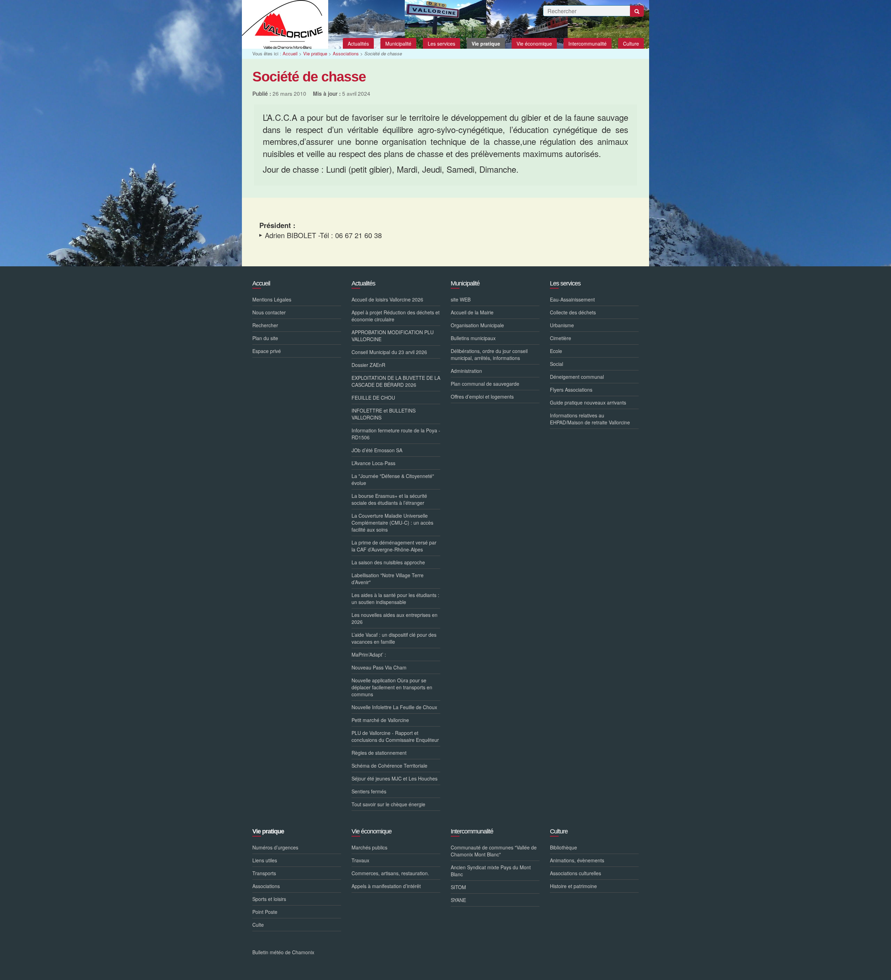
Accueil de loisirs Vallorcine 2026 (387, 299)
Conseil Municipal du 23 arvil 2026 (389, 351)
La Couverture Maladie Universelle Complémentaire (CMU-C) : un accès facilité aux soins (392, 522)
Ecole (556, 350)
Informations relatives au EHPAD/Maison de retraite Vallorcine (590, 419)
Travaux (360, 860)
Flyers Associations (571, 389)
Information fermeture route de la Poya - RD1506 (396, 434)
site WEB (461, 299)
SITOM (458, 887)
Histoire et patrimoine (573, 886)
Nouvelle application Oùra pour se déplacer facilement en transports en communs (392, 687)
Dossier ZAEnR (368, 364)
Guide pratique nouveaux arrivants (588, 402)
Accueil (290, 53)
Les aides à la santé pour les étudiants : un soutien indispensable (395, 598)
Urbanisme (562, 325)
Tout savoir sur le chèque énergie (388, 804)
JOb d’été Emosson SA (377, 450)
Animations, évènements (577, 860)
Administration (466, 370)
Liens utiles (264, 860)
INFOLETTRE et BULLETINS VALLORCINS (384, 414)
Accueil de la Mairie (472, 312)
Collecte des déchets (573, 312)
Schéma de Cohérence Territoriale (389, 765)
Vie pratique (315, 53)
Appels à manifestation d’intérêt (386, 886)
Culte (258, 924)
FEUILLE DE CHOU (373, 397)
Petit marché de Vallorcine (380, 719)
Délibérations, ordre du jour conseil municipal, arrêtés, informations (489, 354)
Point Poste (264, 911)
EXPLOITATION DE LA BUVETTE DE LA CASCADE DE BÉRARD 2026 (396, 381)
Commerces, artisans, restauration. (390, 873)
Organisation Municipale (477, 325)
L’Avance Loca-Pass (373, 463)
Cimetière (560, 338)
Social (556, 363)
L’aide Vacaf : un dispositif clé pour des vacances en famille (394, 638)
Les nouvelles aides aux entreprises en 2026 (394, 618)
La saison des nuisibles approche (388, 562)
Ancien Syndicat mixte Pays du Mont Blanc (491, 871)
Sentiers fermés (369, 791)
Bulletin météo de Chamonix (283, 952)
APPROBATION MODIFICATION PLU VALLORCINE (393, 336)
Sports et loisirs (269, 898)
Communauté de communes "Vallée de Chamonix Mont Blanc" (494, 851)
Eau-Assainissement (572, 299)
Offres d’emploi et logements (482, 396)
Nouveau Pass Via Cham (379, 667)
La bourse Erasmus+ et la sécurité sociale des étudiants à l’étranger (389, 499)
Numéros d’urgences (275, 847)
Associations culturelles (575, 873)
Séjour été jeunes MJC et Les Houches (394, 778)
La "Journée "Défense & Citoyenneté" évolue (393, 479)
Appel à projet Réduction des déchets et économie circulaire (396, 316)
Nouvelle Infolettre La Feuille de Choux (394, 707)
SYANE (458, 899)
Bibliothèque (563, 847)
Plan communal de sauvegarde (485, 383)
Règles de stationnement (379, 752)
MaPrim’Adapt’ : (369, 654)
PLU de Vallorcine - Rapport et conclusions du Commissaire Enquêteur (395, 736)
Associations (346, 53)
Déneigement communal (577, 376)
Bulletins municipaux (473, 338)
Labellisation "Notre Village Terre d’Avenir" (388, 579)
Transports (264, 873)
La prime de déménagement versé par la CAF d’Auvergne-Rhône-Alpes (394, 546)
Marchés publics (369, 847)
